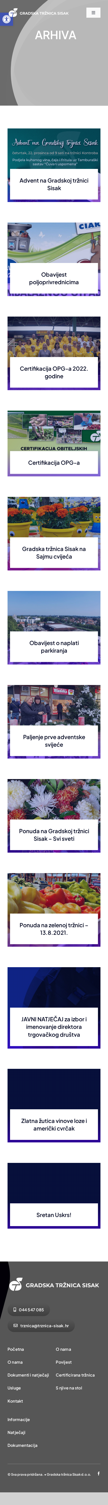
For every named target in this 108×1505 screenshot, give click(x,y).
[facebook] (98, 1473)
